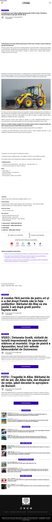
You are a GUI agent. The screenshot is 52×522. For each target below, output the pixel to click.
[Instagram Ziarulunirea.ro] (27, 508)
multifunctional (10, 285)
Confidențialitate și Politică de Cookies (37, 511)
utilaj (20, 285)
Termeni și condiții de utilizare (18, 511)
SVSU (16, 285)
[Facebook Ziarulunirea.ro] (21, 508)
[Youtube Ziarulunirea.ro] (31, 508)
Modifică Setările (4, 0)
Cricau (3, 285)
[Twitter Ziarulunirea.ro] (24, 508)
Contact (7, 511)
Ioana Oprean (9, 18)
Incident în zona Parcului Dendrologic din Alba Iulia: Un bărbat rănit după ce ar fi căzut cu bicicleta (26, 253)
